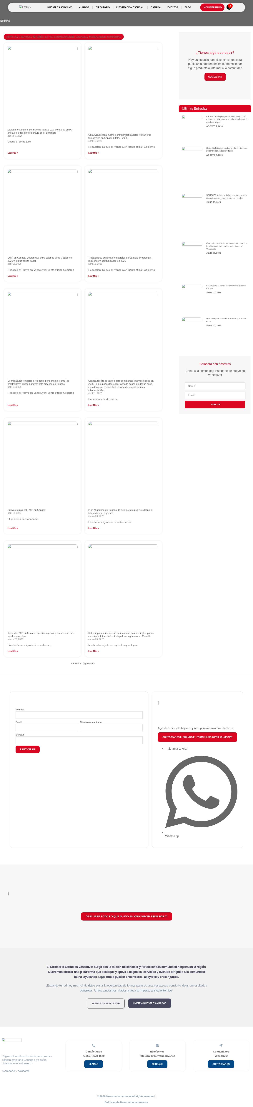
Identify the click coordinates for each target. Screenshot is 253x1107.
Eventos (25, 36)
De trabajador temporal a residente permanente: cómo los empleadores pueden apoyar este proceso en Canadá (38, 382)
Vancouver (221, 1055)
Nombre (20, 709)
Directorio (103, 7)
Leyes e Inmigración (59, 36)
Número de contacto (90, 722)
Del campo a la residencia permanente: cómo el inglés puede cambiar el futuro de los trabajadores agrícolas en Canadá (121, 635)
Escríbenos (157, 1051)
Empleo (11, 36)
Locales (81, 36)
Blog (188, 7)
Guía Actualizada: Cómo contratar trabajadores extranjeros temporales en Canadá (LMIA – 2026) (119, 136)
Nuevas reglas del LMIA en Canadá (26, 510)
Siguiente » (89, 663)
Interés (38, 36)
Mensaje (20, 735)
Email (18, 722)
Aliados (84, 7)
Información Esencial (130, 7)
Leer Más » (13, 153)
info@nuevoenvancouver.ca (157, 1055)
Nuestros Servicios (59, 7)
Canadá (156, 7)
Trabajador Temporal (105, 36)
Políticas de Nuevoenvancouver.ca (126, 1102)
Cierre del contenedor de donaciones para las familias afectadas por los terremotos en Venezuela (226, 246)
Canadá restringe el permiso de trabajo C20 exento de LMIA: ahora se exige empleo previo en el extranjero (40, 131)
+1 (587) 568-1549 (94, 1055)
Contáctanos (94, 1051)
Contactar (215, 77)
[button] (197, 737)
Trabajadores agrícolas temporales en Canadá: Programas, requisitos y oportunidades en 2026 (120, 259)
